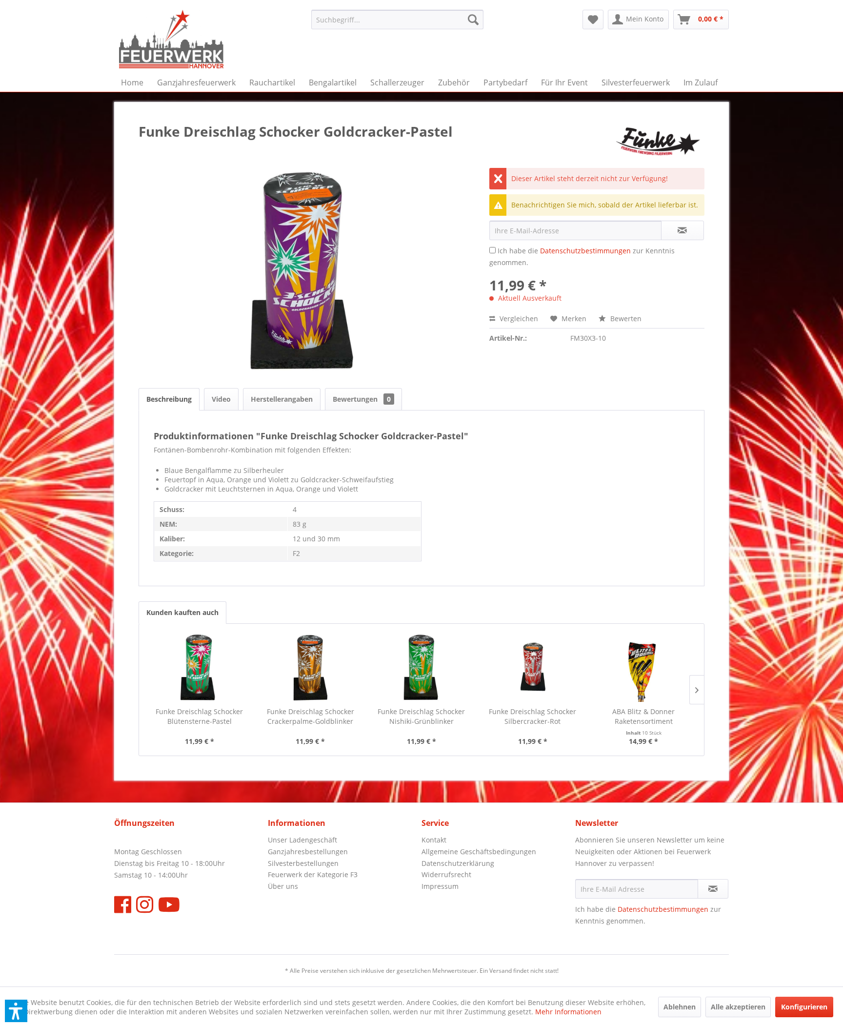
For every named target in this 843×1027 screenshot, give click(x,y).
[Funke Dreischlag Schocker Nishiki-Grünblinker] (421, 668)
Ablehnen (679, 1006)
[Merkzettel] (592, 19)
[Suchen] (473, 19)
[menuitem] (397, 19)
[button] (16, 1011)
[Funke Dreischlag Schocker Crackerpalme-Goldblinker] (310, 668)
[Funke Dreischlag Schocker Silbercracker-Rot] (532, 668)
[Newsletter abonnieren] (713, 889)
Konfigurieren (804, 1006)
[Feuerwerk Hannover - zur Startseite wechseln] (171, 39)
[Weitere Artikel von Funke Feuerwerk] (658, 141)
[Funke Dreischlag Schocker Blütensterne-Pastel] (199, 668)
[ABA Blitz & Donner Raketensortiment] (643, 668)
